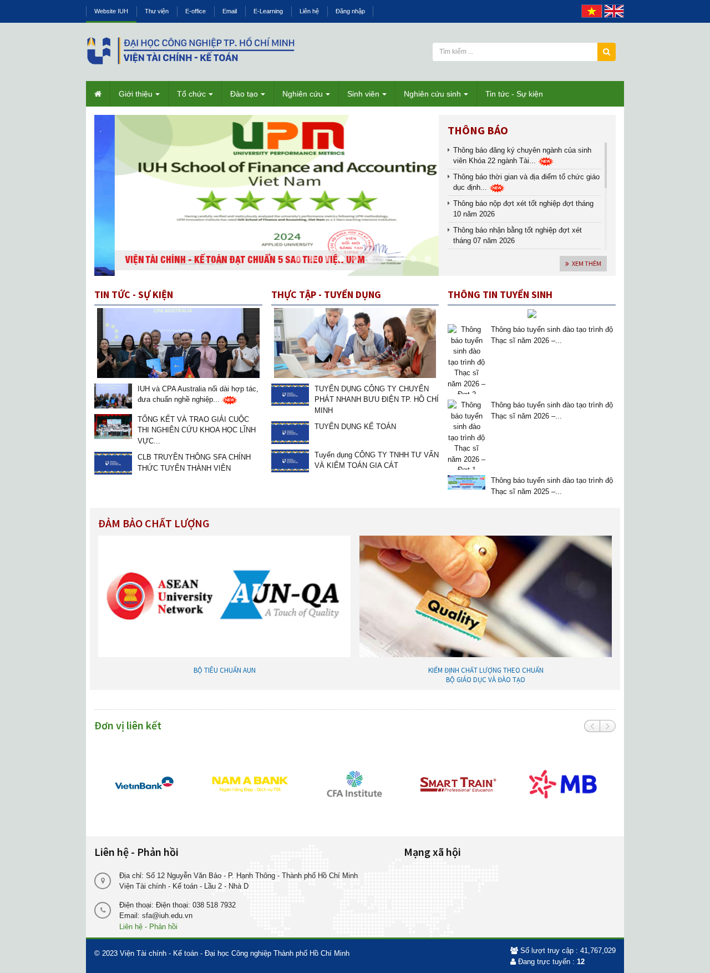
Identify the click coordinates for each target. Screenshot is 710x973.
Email (229, 11)
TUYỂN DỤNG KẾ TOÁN (355, 426)
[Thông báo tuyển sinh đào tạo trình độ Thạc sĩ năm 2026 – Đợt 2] (466, 358)
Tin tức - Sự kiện (514, 93)
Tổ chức (191, 93)
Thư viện (157, 11)
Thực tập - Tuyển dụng (326, 294)
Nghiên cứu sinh (432, 93)
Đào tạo (244, 93)
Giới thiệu (136, 93)
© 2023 (106, 953)
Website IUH (111, 11)
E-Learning (268, 11)
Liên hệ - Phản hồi (148, 926)
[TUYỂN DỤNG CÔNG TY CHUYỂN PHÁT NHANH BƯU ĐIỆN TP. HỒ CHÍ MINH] (290, 394)
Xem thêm (586, 263)
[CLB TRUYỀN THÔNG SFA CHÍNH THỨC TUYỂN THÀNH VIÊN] (113, 462)
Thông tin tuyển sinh (500, 294)
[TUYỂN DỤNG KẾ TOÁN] (290, 432)
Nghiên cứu (302, 93)
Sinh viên (363, 93)
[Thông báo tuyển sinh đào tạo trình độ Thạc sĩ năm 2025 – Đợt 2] (466, 481)
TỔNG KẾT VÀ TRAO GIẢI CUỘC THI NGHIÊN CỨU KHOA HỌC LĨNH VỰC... (197, 430)
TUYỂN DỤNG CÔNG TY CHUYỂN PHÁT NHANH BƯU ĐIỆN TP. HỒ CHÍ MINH (377, 400)
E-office (195, 11)
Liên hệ (309, 11)
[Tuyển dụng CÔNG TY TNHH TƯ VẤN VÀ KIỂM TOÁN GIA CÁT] (290, 460)
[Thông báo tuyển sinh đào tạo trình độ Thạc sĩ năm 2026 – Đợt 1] (466, 434)
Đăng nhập (350, 11)
